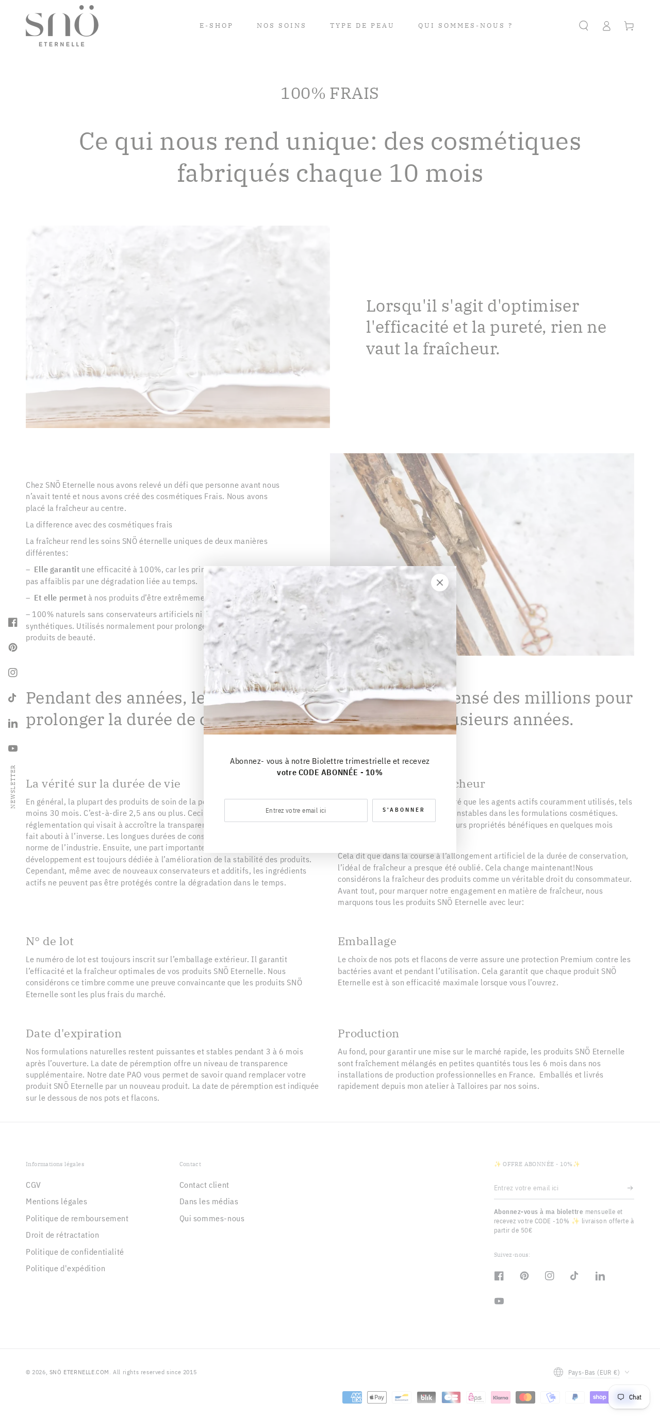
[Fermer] (439, 582)
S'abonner (404, 809)
